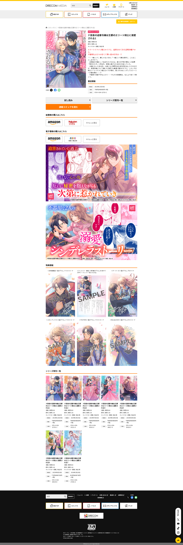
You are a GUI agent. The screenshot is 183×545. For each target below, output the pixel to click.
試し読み (68, 100)
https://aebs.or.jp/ (68, 538)
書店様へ (133, 5)
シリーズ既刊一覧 (114, 100)
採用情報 (133, 8)
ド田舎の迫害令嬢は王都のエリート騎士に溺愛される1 (76, 27)
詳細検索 (95, 5)
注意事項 (133, 6)
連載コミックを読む (68, 106)
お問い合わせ (132, 3)
